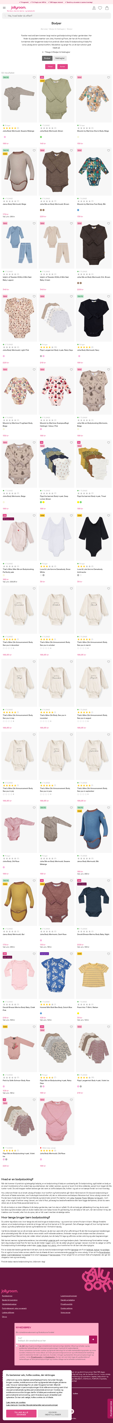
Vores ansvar (65, 1312)
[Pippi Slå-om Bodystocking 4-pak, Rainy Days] (41, 1086)
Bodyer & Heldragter (57, 29)
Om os (4, 1317)
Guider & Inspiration (10, 1300)
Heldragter (60, 58)
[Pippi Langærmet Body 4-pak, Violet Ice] (43, 356)
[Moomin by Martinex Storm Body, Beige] (78, 137)
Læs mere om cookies (16, 1402)
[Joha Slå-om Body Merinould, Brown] (41, 210)
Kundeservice (7, 1296)
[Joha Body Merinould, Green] (41, 137)
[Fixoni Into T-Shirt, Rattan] (78, 1013)
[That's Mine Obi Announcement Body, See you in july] (4, 794)
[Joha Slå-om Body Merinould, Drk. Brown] (43, 210)
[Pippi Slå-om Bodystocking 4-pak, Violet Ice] (43, 1086)
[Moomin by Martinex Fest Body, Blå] (78, 210)
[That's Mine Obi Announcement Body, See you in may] (11, 648)
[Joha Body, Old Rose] (4, 867)
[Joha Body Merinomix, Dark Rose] (41, 940)
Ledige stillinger (8, 1312)
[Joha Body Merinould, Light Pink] (4, 356)
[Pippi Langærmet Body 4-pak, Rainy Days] (41, 356)
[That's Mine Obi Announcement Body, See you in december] (4, 648)
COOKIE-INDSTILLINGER (53, 1413)
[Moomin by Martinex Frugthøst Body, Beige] (4, 429)
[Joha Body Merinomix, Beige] (4, 502)
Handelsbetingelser (9, 1304)
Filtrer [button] (50, 67)
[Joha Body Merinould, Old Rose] (5, 137)
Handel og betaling (68, 1300)
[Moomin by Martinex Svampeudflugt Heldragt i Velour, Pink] (41, 429)
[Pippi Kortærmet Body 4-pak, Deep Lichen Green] (41, 502)
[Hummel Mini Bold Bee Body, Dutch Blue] (41, 1013)
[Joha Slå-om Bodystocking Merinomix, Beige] (78, 429)
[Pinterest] (71, 1411)
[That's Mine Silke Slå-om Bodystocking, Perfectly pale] (4, 575)
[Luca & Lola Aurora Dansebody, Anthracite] (43, 575)
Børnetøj (44, 29)
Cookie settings (66, 1308)
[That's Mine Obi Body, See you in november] (41, 721)
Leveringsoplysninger (69, 1296)
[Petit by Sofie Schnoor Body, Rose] (4, 1086)
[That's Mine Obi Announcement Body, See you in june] (41, 794)
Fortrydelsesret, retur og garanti (14, 1308)
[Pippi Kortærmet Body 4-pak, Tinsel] (43, 502)
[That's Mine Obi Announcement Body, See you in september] (78, 794)
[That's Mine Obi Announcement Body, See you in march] (9, 648)
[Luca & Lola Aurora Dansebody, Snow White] (41, 575)
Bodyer (69, 29)
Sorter (62, 67)
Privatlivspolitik (66, 1304)
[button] (4, 7)
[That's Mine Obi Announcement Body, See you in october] (6, 648)
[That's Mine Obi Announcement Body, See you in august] (78, 721)
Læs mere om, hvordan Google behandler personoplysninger (32, 1405)
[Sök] (4, 15)
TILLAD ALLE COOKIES (21, 1413)
